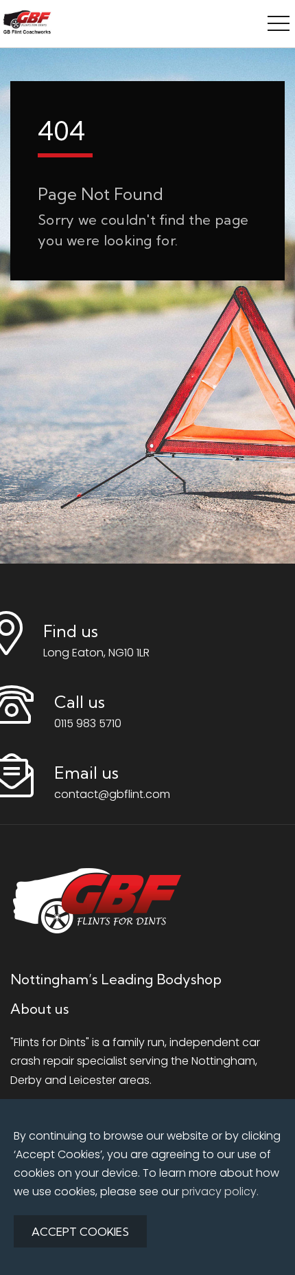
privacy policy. (220, 1191)
